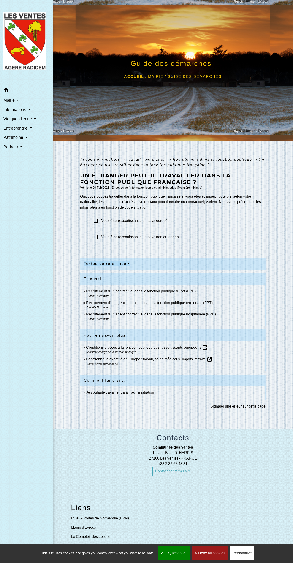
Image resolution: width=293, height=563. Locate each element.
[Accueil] (26, 42)
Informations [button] (15, 109)
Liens (81, 507)
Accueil (134, 77)
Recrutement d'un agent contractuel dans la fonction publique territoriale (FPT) (149, 303)
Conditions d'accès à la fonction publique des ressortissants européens (147, 347)
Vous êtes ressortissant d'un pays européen (132, 220)
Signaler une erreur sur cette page (238, 406)
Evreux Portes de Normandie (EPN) (100, 518)
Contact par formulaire (173, 471)
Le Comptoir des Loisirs (90, 537)
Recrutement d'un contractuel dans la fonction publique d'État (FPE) (141, 291)
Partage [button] (11, 146)
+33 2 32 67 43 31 (172, 464)
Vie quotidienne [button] (18, 119)
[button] (26, 90)
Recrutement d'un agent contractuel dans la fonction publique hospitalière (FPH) (151, 314)
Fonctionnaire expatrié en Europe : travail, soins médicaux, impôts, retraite (149, 359)
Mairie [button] (9, 100)
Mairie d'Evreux (83, 527)
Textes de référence (105, 263)
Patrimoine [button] (13, 137)
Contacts (173, 438)
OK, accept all (175, 553)
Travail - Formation (147, 159)
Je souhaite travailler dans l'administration (120, 392)
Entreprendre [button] (16, 128)
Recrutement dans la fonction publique (213, 159)
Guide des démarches (195, 77)
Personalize (242, 553)
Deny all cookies (211, 553)
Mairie (155, 77)
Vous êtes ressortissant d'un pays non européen (136, 237)
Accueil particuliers (101, 159)
